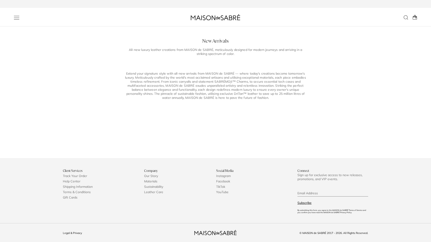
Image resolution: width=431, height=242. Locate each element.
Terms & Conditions (77, 192)
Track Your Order (75, 176)
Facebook (223, 181)
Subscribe (304, 203)
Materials (150, 181)
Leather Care (153, 192)
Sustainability (153, 187)
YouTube (222, 192)
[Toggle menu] (16, 17)
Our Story (151, 176)
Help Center (71, 181)
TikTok (220, 187)
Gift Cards (70, 197)
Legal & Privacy (72, 233)
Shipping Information (78, 187)
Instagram (223, 176)
